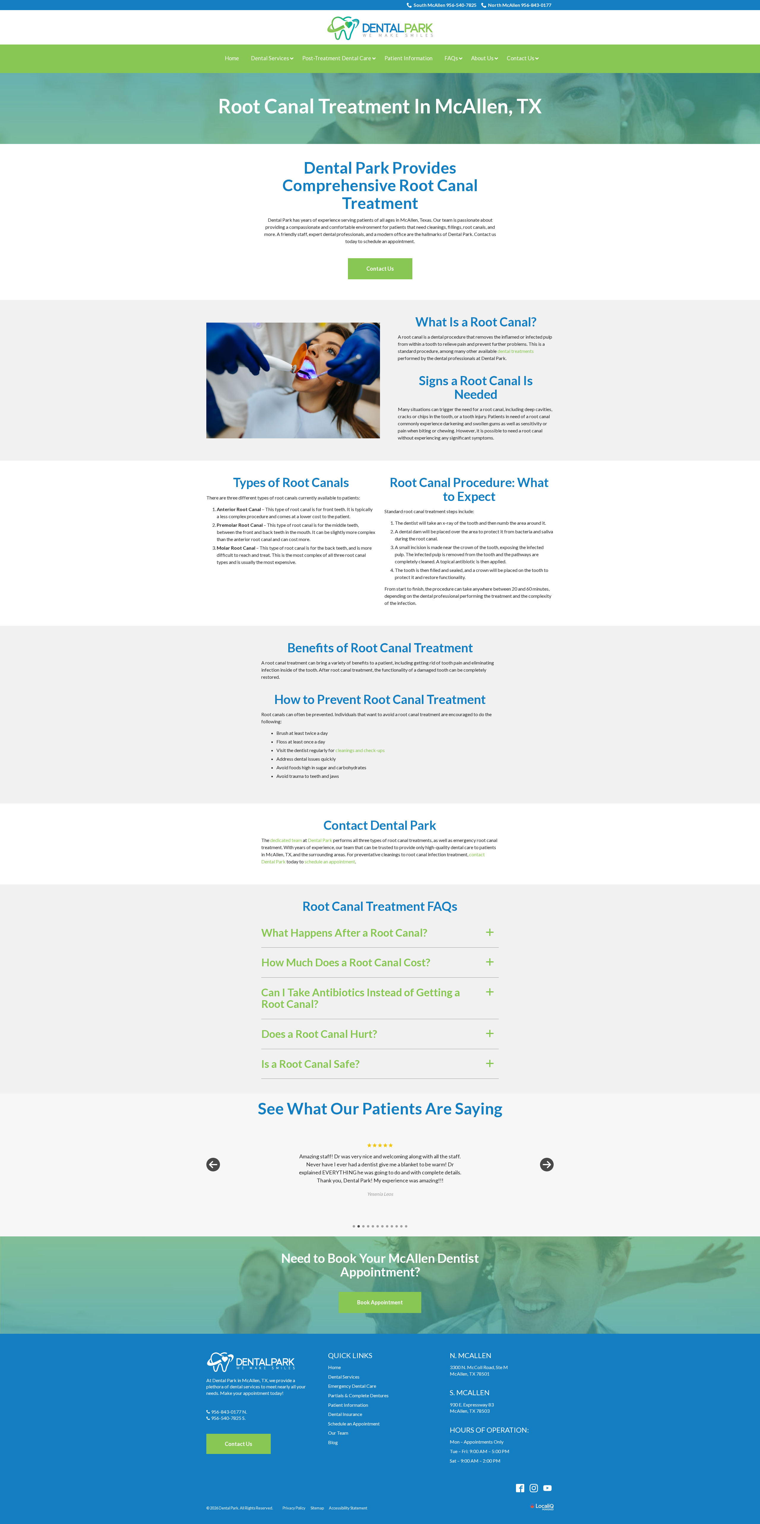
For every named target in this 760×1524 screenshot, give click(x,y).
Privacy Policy (294, 1508)
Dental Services (344, 1376)
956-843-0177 (226, 1411)
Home (334, 1367)
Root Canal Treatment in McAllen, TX (380, 106)
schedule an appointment (330, 861)
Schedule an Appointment (354, 1423)
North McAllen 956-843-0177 (519, 5)
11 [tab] (401, 1226)
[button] (380, 932)
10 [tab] (396, 1226)
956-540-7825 (226, 1418)
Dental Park (320, 840)
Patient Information (348, 1405)
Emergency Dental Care (352, 1386)
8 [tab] (387, 1226)
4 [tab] (368, 1226)
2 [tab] (358, 1226)
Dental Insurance (345, 1414)
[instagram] (533, 1488)
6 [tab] (377, 1226)
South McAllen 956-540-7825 (445, 5)
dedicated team (286, 840)
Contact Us (380, 268)
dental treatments (516, 351)
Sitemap (317, 1508)
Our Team (338, 1433)
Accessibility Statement (348, 1508)
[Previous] (213, 1164)
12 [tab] (406, 1226)
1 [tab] (354, 1226)
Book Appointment (380, 1302)
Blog (333, 1442)
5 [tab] (373, 1226)
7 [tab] (382, 1226)
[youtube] (547, 1488)
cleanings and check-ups (360, 750)
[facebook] (520, 1488)
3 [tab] (363, 1226)
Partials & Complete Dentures (358, 1395)
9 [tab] (392, 1226)
